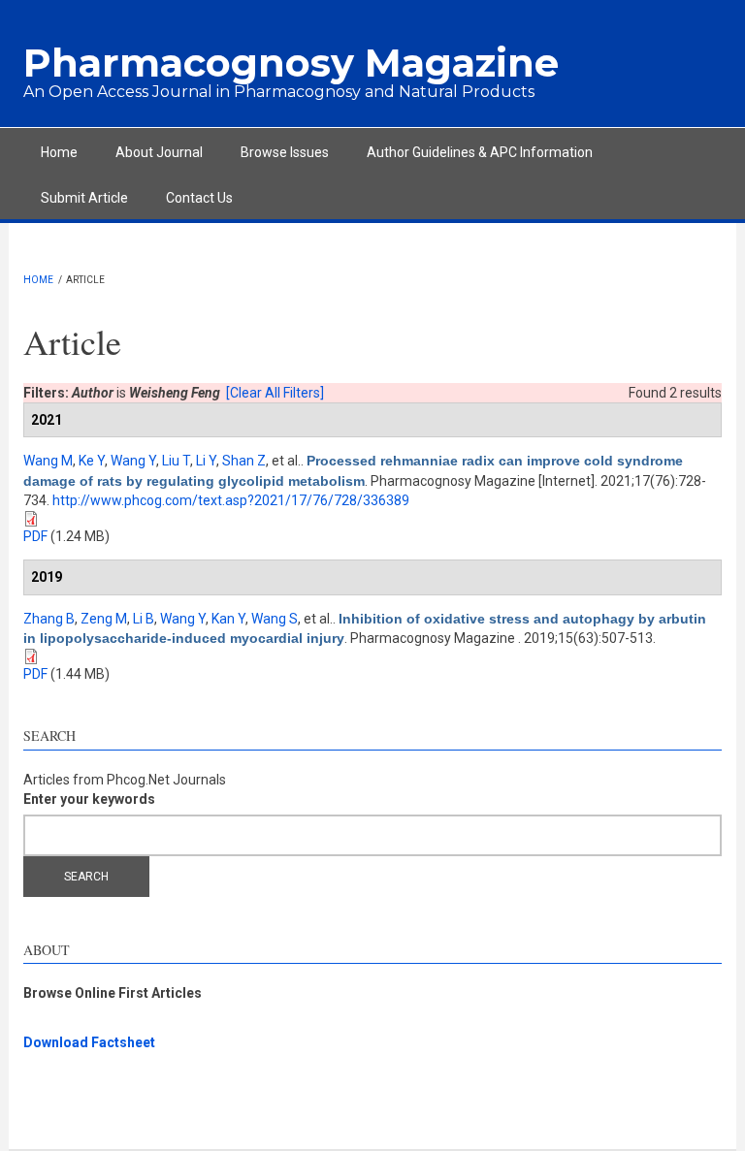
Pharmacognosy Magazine (291, 62)
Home (59, 152)
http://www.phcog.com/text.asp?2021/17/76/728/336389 (230, 500)
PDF (35, 536)
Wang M (48, 460)
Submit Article (84, 198)
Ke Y (92, 460)
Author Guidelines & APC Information (480, 152)
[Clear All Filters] (275, 392)
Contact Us (199, 198)
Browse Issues (285, 152)
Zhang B (49, 618)
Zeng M (104, 618)
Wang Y (133, 460)
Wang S (274, 618)
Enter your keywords (89, 799)
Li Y (206, 460)
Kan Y (228, 618)
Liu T (176, 460)
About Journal (159, 152)
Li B (143, 618)
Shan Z (244, 460)
